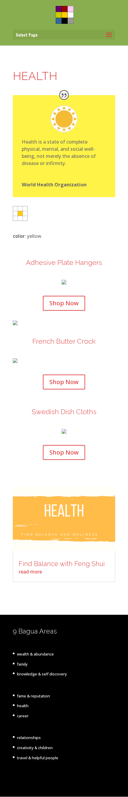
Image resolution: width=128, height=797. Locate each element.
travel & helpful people (37, 757)
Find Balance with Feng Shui (62, 564)
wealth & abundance (35, 654)
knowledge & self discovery (42, 674)
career (23, 716)
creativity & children (35, 747)
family (22, 664)
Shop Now (64, 303)
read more (30, 571)
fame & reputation (33, 696)
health (23, 705)
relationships (29, 737)
